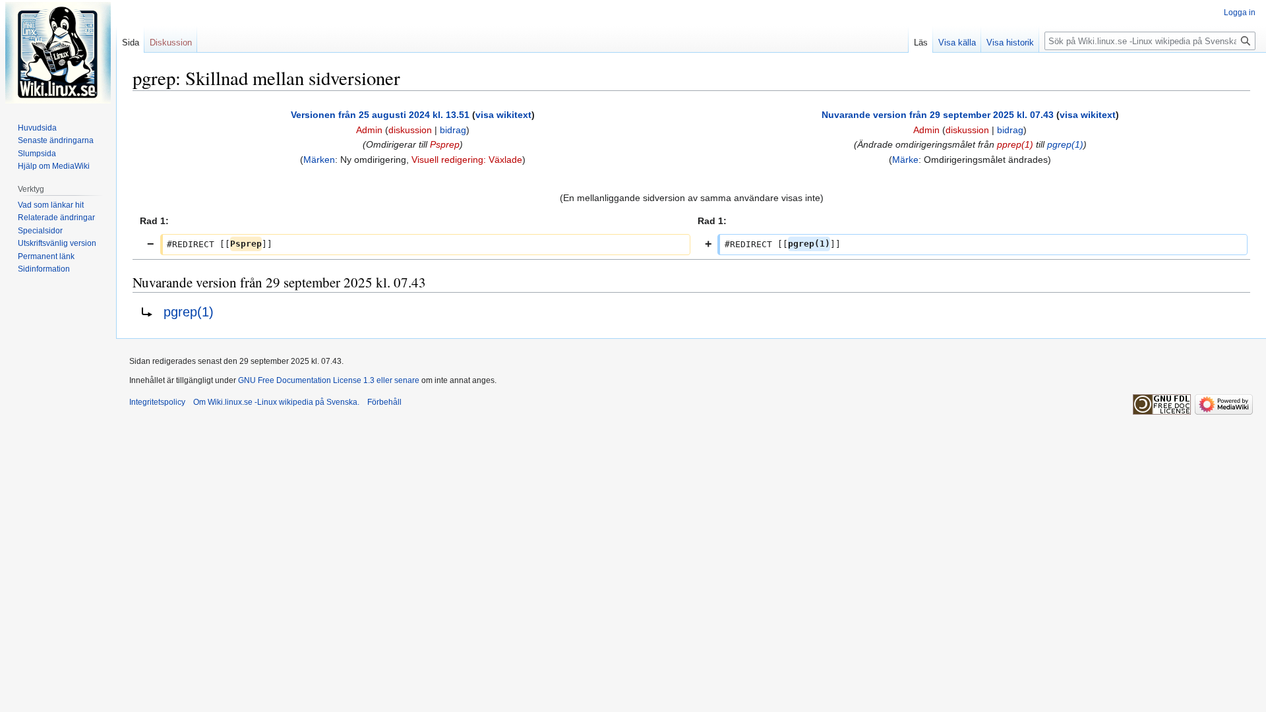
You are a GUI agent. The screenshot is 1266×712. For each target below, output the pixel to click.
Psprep (445, 144)
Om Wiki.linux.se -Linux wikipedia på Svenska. (276, 402)
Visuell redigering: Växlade (466, 159)
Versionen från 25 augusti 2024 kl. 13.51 (380, 114)
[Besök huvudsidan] (58, 52)
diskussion (410, 130)
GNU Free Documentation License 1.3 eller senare (328, 380)
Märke (905, 159)
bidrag (453, 130)
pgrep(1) (1065, 144)
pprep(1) (1015, 144)
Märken (319, 159)
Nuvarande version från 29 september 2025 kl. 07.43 (938, 114)
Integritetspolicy (157, 402)
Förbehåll (384, 402)
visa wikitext (503, 114)
